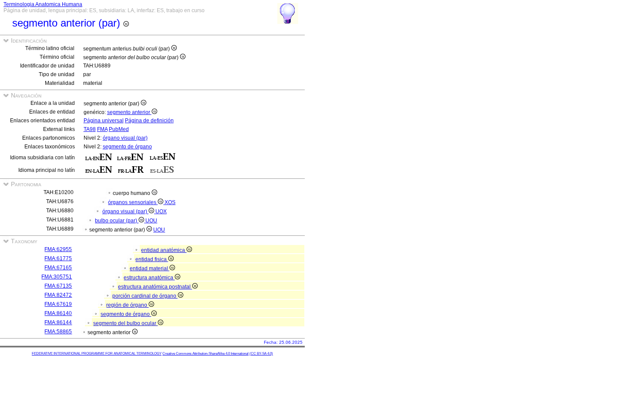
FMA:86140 (58, 313)
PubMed (119, 129)
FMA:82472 (58, 295)
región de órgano (127, 305)
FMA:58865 (58, 332)
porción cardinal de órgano (145, 296)
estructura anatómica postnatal (155, 287)
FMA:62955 (58, 249)
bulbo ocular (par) (116, 221)
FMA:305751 (56, 277)
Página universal (104, 120)
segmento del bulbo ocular (125, 323)
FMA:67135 (58, 286)
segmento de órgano (127, 147)
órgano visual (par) (125, 138)
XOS (170, 202)
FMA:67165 (58, 268)
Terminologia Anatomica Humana (42, 4)
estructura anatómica (149, 278)
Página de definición (149, 120)
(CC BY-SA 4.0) (261, 354)
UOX (161, 211)
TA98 (90, 129)
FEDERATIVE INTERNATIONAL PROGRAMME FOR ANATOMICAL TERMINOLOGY (97, 354)
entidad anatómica (163, 250)
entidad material (149, 268)
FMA (102, 129)
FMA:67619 (58, 304)
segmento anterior (129, 112)
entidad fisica (151, 259)
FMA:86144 (58, 322)
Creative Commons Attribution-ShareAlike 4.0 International (205, 354)
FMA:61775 (58, 258)
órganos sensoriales (133, 202)
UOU (151, 221)
